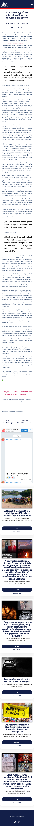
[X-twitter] (19, 822)
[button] (12, 27)
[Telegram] (15, 822)
